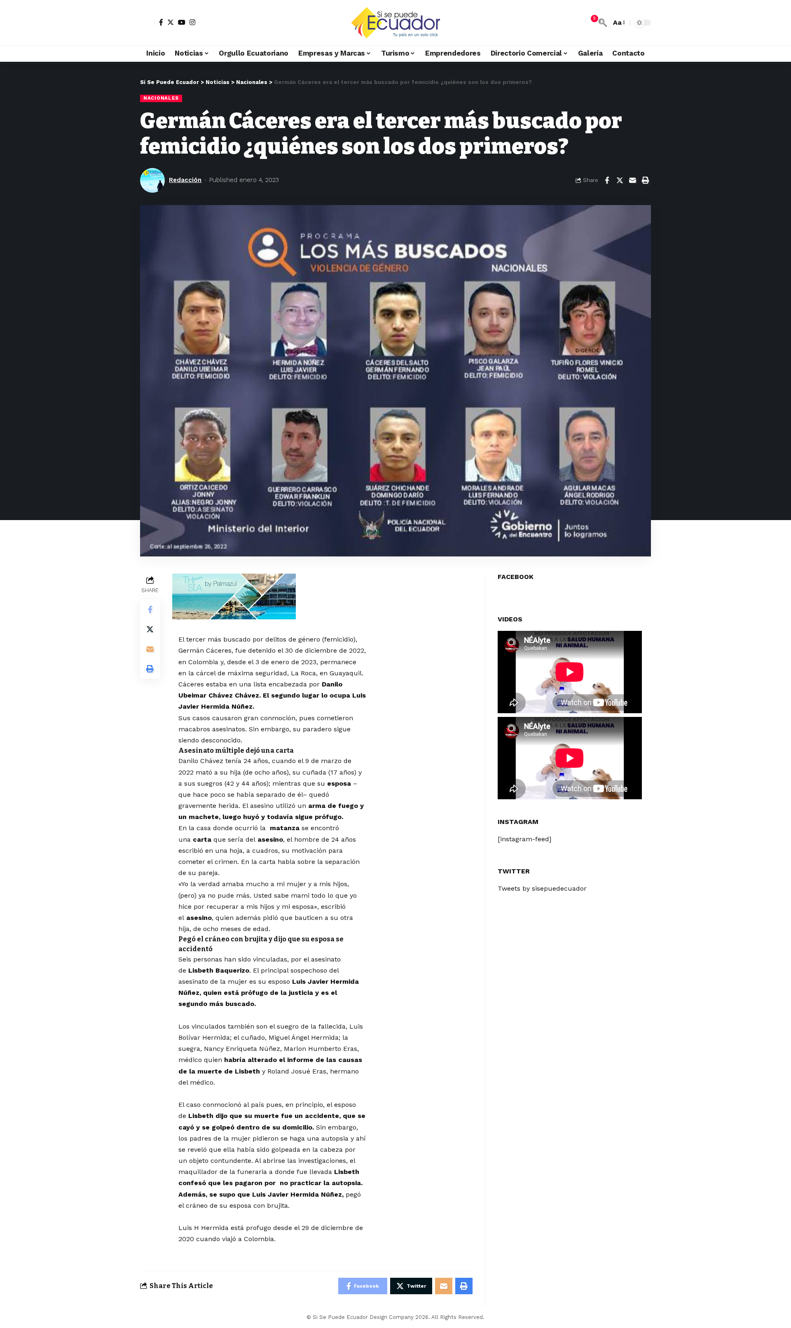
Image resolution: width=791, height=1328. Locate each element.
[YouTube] (181, 22)
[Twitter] (170, 22)
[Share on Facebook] (607, 180)
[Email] (632, 180)
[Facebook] (161, 22)
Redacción (185, 180)
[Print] (645, 180)
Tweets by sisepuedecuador (542, 888)
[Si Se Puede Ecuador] (395, 22)
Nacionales (161, 98)
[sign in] (147, 22)
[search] (603, 23)
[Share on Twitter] (619, 180)
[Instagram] (192, 22)
